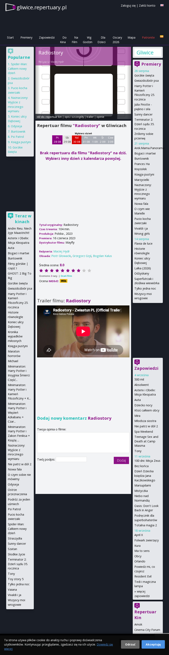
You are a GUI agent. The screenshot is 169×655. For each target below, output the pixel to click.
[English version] (162, 5)
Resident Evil (142, 576)
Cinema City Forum (147, 630)
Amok (138, 624)
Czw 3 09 (110, 140)
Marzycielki (141, 180)
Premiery (26, 37)
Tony (137, 451)
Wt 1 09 (95, 140)
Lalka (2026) (142, 268)
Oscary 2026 (117, 39)
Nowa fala (141, 204)
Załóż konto (147, 5)
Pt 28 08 (57, 140)
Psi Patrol (17, 137)
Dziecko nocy (143, 405)
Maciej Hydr (57, 62)
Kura (137, 546)
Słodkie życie (16, 554)
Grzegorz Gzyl (82, 256)
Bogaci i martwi (145, 153)
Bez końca (141, 466)
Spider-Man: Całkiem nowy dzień (17, 68)
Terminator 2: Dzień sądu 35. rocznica (144, 124)
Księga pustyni (144, 174)
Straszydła (15, 538)
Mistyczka (141, 491)
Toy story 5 (15, 579)
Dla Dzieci (101, 39)
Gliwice (145, 52)
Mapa (131, 37)
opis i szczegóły (74, 117)
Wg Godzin (87, 39)
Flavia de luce (143, 243)
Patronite (148, 37)
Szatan (12, 549)
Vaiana (12, 589)
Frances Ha (142, 164)
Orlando (139, 561)
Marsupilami (142, 485)
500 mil (139, 379)
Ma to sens (142, 551)
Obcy (137, 556)
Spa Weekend (143, 432)
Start (10, 37)
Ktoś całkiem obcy (146, 410)
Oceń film (66, 275)
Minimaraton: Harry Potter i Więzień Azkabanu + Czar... (17, 412)
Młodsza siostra (145, 421)
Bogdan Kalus (102, 256)
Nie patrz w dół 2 (146, 426)
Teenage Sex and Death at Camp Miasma (146, 441)
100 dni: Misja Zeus (147, 461)
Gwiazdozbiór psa (146, 80)
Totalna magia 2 (145, 525)
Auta (137, 400)
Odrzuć (130, 644)
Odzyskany (141, 273)
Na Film (75, 39)
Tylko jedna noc (145, 288)
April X (138, 535)
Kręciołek (140, 169)
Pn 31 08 (86, 140)
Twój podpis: (46, 459)
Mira (137, 416)
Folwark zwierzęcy (146, 540)
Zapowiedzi (47, 37)
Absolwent (141, 385)
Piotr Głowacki (61, 256)
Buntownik (141, 158)
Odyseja (16, 126)
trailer (90, 117)
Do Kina (63, 39)
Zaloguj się (128, 5)
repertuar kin (54, 117)
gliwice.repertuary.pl (42, 7)
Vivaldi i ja (141, 228)
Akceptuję (153, 644)
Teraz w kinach (23, 218)
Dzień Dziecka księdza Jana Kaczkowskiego (144, 475)
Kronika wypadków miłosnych (15, 336)
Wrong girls (142, 234)
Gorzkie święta (144, 75)
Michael (13, 361)
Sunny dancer (143, 114)
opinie (100, 117)
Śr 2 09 (103, 140)
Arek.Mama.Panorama (149, 148)
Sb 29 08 (67, 140)
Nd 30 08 (76, 140)
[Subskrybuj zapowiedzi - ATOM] (162, 36)
